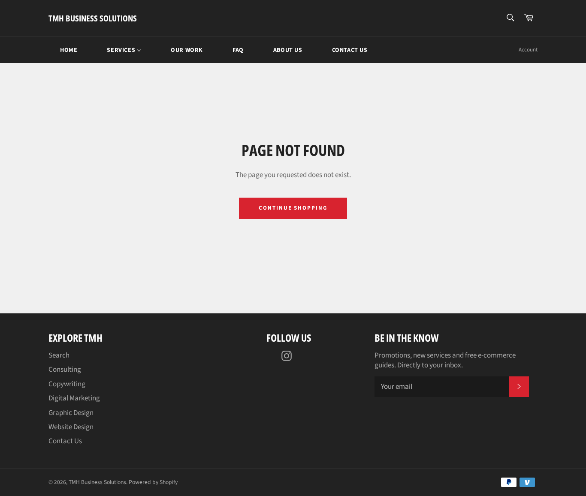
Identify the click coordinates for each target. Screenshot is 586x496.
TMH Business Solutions (92, 18)
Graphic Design (71, 413)
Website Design (71, 427)
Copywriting (66, 384)
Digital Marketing (74, 398)
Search (58, 355)
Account (528, 50)
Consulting (64, 369)
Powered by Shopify (153, 482)
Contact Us (65, 441)
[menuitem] (63, 50)
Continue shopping (293, 208)
